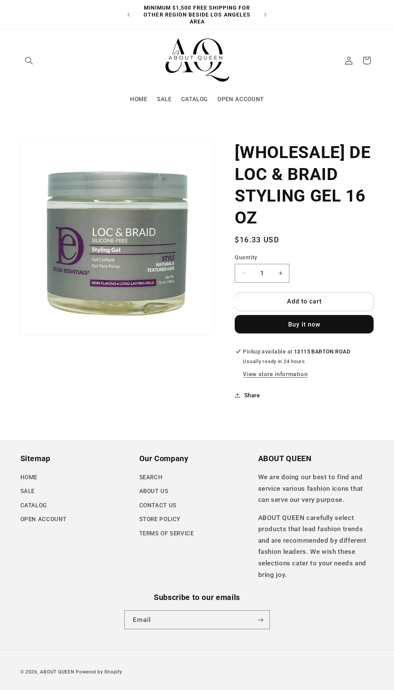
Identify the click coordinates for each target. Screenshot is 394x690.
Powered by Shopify (99, 672)
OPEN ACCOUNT (43, 519)
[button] (29, 60)
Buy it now (304, 324)
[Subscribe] (260, 619)
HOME (29, 477)
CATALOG (33, 505)
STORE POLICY (160, 519)
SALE (27, 491)
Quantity (246, 257)
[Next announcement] (265, 14)
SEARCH (151, 477)
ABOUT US (154, 491)
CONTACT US (158, 505)
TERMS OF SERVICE (166, 533)
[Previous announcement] (128, 14)
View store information (275, 374)
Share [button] (252, 395)
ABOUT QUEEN (57, 672)
